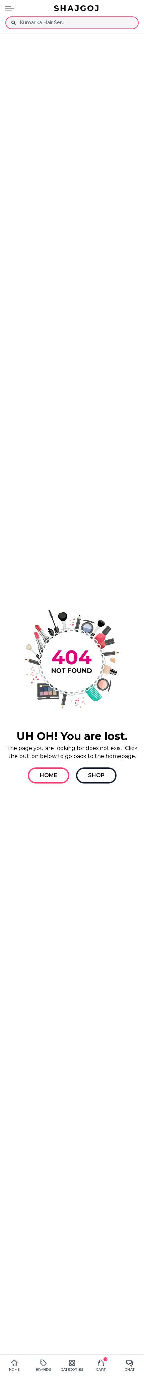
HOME (48, 775)
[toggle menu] (9, 8)
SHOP (96, 775)
